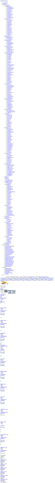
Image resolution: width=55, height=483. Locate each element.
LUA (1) (9, 220)
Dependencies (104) (9, 46)
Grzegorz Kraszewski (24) (10, 256)
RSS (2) (9, 193)
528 (2, 360)
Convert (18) (10, 155)
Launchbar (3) (10, 11)
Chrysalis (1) (8, 35)
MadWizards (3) (10, 43)
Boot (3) (9, 224)
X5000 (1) (9, 108)
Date (1, 300)
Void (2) (9, 45)
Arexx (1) (9, 219)
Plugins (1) (10, 231)
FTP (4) (9, 190)
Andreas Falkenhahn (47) (10, 251)
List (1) (9, 121)
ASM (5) (9, 57)
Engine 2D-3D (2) (11, 64)
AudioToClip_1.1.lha (4, 409)
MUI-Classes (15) (11, 51)
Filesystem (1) (10, 87)
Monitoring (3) (10, 74)
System (39, 280)
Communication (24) (9, 36)
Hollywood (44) (10, 49)
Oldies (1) (7, 216)
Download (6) (10, 186)
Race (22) (9, 140)
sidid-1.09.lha (2, 333)
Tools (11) (9, 82)
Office (18, 280)
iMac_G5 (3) (10, 167)
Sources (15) (10, 81)
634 (2, 398)
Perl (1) (9, 76)
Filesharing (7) (10, 188)
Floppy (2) (10, 89)
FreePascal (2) (10, 65)
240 (2, 335)
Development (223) (9, 52)
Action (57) (10, 128)
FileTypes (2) (10, 9)
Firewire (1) (10, 88)
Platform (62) (10, 139)
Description (2, 295)
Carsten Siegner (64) (9, 249)
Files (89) (7, 113)
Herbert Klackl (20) (9, 259)
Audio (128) (8, 18)
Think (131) (10, 152)
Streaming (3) (10, 199)
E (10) (9, 63)
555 (2, 423)
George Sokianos (3, 310)
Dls (1, 297)
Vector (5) (9, 162)
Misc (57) (7, 178)
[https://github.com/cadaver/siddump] (0, 317)
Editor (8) (9, 23)
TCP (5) (9, 200)
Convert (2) (10, 20)
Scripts (34, 280)
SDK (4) (9, 79)
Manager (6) (10, 122)
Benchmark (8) (10, 223)
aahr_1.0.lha (2, 396)
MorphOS (31, 276)
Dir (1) (9, 120)
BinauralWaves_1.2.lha (4, 434)
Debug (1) (9, 62)
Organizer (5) (10, 210)
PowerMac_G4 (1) (11, 172)
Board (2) (9, 130)
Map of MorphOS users (10, 270)
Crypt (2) (9, 119)
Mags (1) (7, 177)
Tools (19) (9, 126)
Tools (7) (9, 33)
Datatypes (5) (10, 47)
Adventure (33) (10, 129)
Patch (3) (9, 138)
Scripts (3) (7, 218)
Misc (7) (9, 158)
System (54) (8, 222)
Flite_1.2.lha (2, 358)
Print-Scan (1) (10, 211)
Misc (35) (9, 137)
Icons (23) (9, 10)
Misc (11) (9, 241)
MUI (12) (9, 75)
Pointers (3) (10, 13)
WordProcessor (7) (11, 215)
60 (2, 449)
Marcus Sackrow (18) (9, 263)
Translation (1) (10, 234)
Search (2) (9, 123)
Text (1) (9, 125)
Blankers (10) (10, 7)
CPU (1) (9, 226)
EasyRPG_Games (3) (11, 111)
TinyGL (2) (10, 160)
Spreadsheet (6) (10, 214)
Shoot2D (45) (10, 144)
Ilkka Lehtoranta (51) (9, 250)
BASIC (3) (10, 59)
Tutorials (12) (10, 107)
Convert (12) (10, 206)
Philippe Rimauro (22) (9, 257)
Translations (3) (8, 242)
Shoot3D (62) (10, 145)
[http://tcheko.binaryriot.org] (0, 431)
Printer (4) (9, 94)
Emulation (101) (8, 109)
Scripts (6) (9, 31)
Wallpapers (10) (10, 17)
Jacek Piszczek (2, 374)
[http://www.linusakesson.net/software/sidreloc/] (0, 381)
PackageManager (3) (11, 191)
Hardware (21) (8, 163)
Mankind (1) (10, 44)
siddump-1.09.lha (3, 320)
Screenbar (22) (10, 14)
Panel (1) (9, 12)
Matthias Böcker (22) (9, 258)
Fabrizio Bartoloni (3, 399)
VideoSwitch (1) (11, 96)
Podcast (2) (10, 29)
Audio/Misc (2, 311)
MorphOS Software (9, 272)
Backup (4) (10, 115)
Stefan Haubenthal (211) (10, 246)
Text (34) (7, 236)
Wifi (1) (9, 204)
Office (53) (8, 205)
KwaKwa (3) (10, 39)
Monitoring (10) (10, 230)
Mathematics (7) (10, 157)
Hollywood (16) (10, 68)
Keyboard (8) (10, 92)
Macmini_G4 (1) (11, 168)
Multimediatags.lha (3, 371)
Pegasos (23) (10, 106)
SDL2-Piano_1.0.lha (3, 475)
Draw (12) (9, 156)
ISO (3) (7, 176)
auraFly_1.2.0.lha (3, 307)
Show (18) (10, 159)
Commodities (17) (11, 8)
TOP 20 (4, 3)
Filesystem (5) (10, 189)
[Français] (6, 0)
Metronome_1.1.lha (3, 447)
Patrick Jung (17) (9, 266)
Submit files (5, 2)
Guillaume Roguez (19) (10, 262)
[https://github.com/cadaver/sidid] (0, 330)
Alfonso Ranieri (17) (9, 264)
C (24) (9, 60)
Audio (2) (9, 58)
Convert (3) (10, 238)
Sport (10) (9, 147)
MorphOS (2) (10, 105)
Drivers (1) (10, 48)
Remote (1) (10, 192)
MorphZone (8, 271)
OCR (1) (9, 209)
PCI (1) (9, 93)
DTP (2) (9, 208)
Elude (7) (9, 41)
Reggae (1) (10, 77)
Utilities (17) (10, 16)
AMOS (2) (10, 55)
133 (2, 309)
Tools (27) (9, 161)
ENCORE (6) (10, 42)
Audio (3, 294)
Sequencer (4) (10, 32)
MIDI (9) (9, 25)
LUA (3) (9, 71)
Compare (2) (10, 237)
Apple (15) (10, 99)
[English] (2, 0)
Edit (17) (9, 239)
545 (2, 436)
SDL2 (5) (9, 80)
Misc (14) (9, 112)
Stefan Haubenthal (3, 323)
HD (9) (9, 91)
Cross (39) (9, 61)
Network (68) (8, 184)
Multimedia (7, 280)
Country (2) (10, 225)
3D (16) (9, 154)
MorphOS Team (8, 268)
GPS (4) (9, 90)
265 (2, 322)
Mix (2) (9, 27)
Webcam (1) (10, 97)
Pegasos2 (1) (10, 170)
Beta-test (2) (10, 179)
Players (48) (10, 28)
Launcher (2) (10, 136)
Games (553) (8, 127)
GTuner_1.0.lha (3, 421)
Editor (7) (9, 135)
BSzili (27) (8, 255)
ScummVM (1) (10, 143)
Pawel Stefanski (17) (9, 265)
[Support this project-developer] (0, 344)
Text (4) (9, 151)
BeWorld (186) (8, 247)
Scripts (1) (9, 183)
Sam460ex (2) (10, 174)
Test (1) (9, 201)
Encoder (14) (10, 24)
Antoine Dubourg (3, 437)
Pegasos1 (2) (10, 169)
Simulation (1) (10, 146)
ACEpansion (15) (11, 110)
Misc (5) (9, 73)
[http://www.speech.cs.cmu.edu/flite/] (0, 355)
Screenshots (28, 280)
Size (1, 296)
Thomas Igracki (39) (9, 253)
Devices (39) (8, 83)
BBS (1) (9, 185)
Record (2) (10, 30)
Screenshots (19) (8, 217)
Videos (2, 281)
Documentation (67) (9, 98)
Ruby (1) (9, 78)
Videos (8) (7, 243)
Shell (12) (9, 233)
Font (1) (9, 240)
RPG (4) (9, 142)
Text (43, 280)
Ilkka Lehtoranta (3, 361)
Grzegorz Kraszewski (4, 412)
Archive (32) (10, 114)
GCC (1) (9, 66)
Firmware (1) (10, 227)
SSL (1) (9, 198)
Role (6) (9, 141)
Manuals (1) (10, 104)
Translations (49, 280)
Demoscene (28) (8, 40)
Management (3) (11, 72)
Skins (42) (9, 15)
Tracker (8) (10, 34)
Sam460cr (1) (10, 173)
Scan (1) (9, 194)
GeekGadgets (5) (11, 67)
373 (2, 348)
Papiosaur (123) (8, 248)
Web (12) (9, 203)
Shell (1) (9, 221)
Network (13, 280)
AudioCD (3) (10, 19)
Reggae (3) (10, 232)
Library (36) (10, 50)
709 (2, 373)
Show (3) (9, 124)
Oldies (23, 280)
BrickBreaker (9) (11, 131)
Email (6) (9, 187)
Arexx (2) (9, 56)
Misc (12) (9, 26)
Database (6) (10, 207)
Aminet (7, 273)
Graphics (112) (8, 153)
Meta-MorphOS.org (9, 269)
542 (2, 411)
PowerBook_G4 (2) (11, 171)
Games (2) (9, 103)
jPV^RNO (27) (8, 254)
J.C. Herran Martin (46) (10, 252)
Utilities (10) (10, 235)
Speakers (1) (10, 95)
